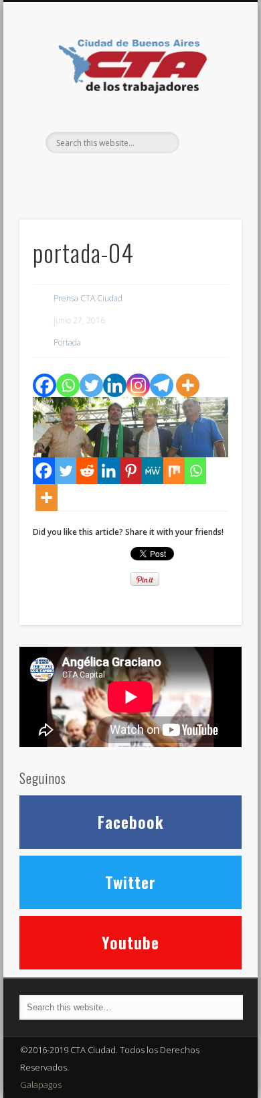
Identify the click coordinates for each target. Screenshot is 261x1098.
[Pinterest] (130, 470)
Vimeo (156, 176)
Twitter (128, 176)
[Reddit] (87, 470)
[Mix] (174, 470)
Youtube (130, 942)
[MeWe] (152, 470)
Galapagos (41, 1085)
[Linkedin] (114, 385)
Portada (67, 342)
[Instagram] (138, 385)
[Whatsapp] (68, 385)
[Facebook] (44, 385)
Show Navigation (208, 120)
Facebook (101, 176)
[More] (187, 385)
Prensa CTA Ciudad (88, 298)
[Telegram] (161, 385)
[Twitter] (91, 385)
